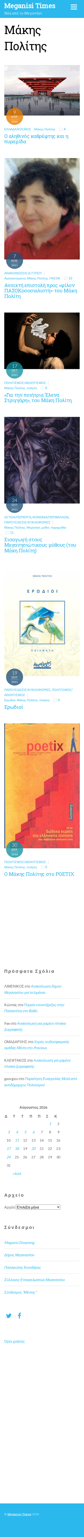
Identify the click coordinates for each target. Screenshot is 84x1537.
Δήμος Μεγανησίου (19, 1255)
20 (33, 1148)
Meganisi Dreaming (19, 1242)
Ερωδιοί (9, 700)
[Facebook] (19, 1315)
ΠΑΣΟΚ (55, 278)
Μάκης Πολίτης (44, 129)
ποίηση (32, 388)
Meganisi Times (19, 1514)
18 (17, 1148)
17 (8, 1148)
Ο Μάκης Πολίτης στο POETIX (39, 874)
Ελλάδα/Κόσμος (17, 129)
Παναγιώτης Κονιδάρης (22, 1267)
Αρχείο (9, 1207)
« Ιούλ (16, 1173)
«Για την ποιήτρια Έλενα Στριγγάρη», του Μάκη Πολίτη (38, 398)
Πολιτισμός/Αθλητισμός (25, 383)
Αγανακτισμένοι (15, 278)
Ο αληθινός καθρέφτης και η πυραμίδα (36, 139)
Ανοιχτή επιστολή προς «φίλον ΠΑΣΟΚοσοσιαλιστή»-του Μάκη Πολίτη (40, 290)
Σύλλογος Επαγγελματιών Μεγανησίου (34, 1280)
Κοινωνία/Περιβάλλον (50, 517)
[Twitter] (8, 1315)
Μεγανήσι (33, 527)
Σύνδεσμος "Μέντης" (20, 1292)
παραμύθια (58, 527)
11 (12, 532)
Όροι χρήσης (14, 1341)
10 (70, 278)
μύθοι (45, 527)
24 (8, 1157)
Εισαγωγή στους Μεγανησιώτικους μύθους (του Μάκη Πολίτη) (40, 545)
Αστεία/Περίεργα (17, 517)
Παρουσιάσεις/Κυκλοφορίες (27, 522)
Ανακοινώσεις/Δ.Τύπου (23, 273)
